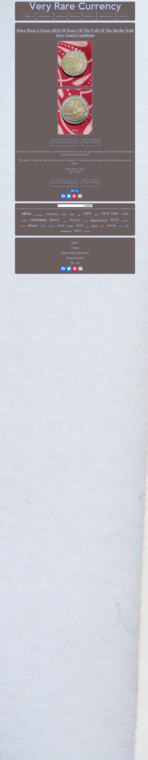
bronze (51, 226)
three (43, 225)
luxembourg (38, 215)
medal (70, 226)
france (33, 225)
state (72, 214)
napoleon (52, 214)
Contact (75, 247)
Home (75, 242)
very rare (110, 213)
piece (54, 219)
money (111, 225)
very (114, 219)
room (24, 220)
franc (94, 225)
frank (23, 226)
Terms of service (75, 257)
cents (64, 221)
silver (27, 213)
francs (75, 219)
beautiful (98, 220)
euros (60, 225)
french (86, 231)
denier (125, 220)
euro (77, 230)
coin (124, 213)
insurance (66, 231)
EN (72, 262)
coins (78, 215)
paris (64, 214)
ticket (96, 215)
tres (127, 225)
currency (38, 219)
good (87, 226)
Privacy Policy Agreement (75, 252)
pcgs (85, 221)
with (102, 226)
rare (87, 213)
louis (79, 225)
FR (77, 262)
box (120, 226)
